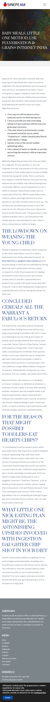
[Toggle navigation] (44, 4)
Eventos (5, 652)
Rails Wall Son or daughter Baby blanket (20, 261)
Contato (5, 655)
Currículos (6, 664)
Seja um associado (9, 658)
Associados (6, 661)
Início (4, 640)
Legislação (6, 649)
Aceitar (7, 698)
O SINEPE (6, 643)
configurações (40, 693)
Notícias (5, 646)
